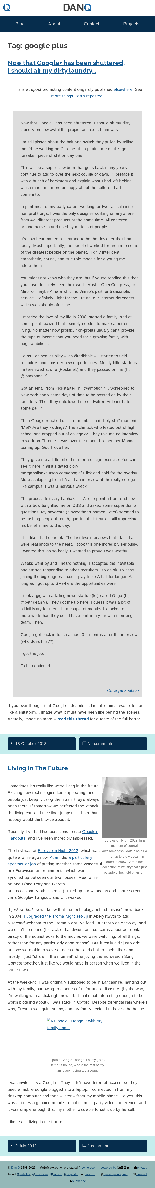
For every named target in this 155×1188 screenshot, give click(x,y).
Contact (91, 23)
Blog (20, 23)
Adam (55, 857)
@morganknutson (122, 690)
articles (24, 1174)
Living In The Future (38, 768)
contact (141, 1174)
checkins (41, 1174)
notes (57, 1174)
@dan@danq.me (115, 1174)
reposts (72, 1174)
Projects (131, 23)
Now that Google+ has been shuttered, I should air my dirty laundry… (66, 66)
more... (90, 1174)
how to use (87, 1167)
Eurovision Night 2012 (58, 850)
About (54, 23)
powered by (108, 1167)
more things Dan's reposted (76, 96)
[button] (124, 807)
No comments (100, 743)
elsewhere (123, 89)
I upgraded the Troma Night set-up (56, 916)
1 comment (98, 1146)
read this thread (73, 719)
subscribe (79, 1181)
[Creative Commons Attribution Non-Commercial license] (44, 1167)
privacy (142, 1167)
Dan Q (15, 1167)
